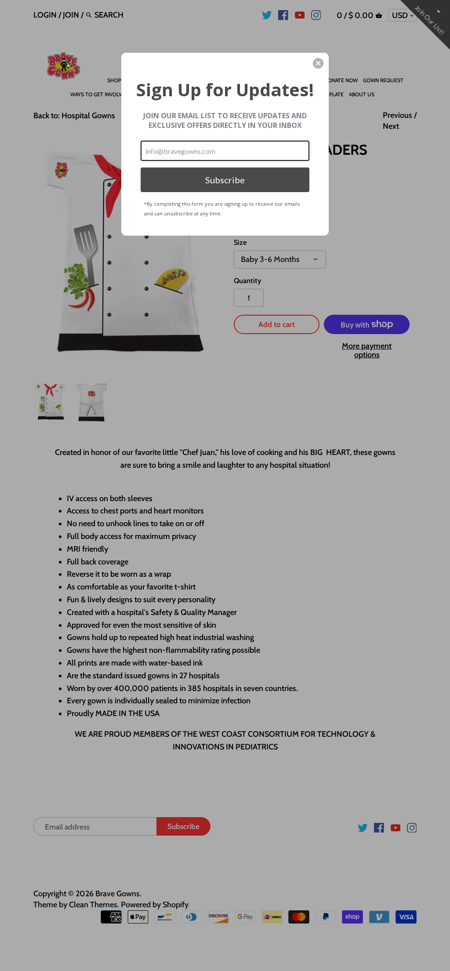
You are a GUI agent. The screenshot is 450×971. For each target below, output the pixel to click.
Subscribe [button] (225, 180)
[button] (318, 63)
